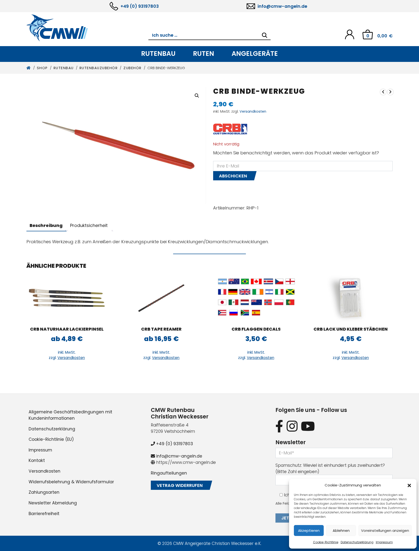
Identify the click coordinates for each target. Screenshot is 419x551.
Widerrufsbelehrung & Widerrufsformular (71, 482)
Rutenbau (158, 53)
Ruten (203, 53)
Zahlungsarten (44, 492)
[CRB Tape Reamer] (161, 298)
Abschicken (233, 176)
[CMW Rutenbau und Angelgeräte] (87, 28)
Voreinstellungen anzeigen (385, 530)
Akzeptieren (309, 530)
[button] (409, 485)
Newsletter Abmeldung (53, 503)
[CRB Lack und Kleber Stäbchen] (350, 298)
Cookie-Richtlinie (325, 542)
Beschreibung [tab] (46, 225)
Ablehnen (341, 530)
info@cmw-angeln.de (282, 6)
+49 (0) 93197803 (140, 6)
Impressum (384, 542)
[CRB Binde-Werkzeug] (383, 91)
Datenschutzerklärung (357, 542)
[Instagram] (292, 426)
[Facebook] (279, 426)
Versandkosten (253, 111)
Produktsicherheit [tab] (89, 225)
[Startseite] (28, 68)
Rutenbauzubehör (99, 68)
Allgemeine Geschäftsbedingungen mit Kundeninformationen (70, 415)
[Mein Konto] (349, 34)
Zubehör (132, 68)
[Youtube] (308, 426)
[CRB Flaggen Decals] (256, 298)
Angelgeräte (255, 53)
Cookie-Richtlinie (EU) (51, 439)
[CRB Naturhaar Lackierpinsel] (66, 298)
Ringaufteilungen (169, 473)
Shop (42, 68)
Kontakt (37, 460)
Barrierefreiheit (44, 514)
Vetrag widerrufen (180, 485)
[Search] (264, 35)
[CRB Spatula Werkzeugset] (390, 91)
